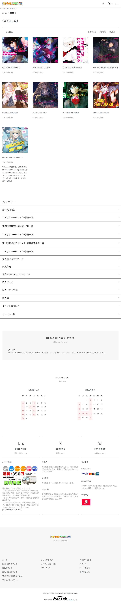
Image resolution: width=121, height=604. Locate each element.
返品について (7, 568)
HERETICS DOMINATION (73, 68)
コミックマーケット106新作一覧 (18, 251)
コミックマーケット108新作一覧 (18, 217)
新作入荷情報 (8, 209)
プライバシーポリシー (10, 580)
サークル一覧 (8, 314)
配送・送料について (9, 563)
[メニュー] (117, 3)
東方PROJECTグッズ (12, 259)
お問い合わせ (85, 572)
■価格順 (103, 32)
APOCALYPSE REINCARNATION (105, 68)
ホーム (4, 13)
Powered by (48, 599)
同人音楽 (6, 266)
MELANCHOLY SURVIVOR (12, 157)
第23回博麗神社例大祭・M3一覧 (17, 225)
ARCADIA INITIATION (71, 112)
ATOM (48, 568)
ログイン (83, 563)
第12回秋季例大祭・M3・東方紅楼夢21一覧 (23, 242)
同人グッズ (7, 282)
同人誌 (5, 297)
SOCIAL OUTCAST (40, 112)
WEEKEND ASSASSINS (11, 68)
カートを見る (85, 568)
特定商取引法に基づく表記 (12, 576)
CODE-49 (13, 13)
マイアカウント (85, 560)
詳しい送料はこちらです (12, 509)
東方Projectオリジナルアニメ (16, 274)
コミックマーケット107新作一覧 (18, 234)
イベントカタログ (10, 305)
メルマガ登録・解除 (48, 563)
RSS (42, 568)
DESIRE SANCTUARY (101, 112)
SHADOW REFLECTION (42, 68)
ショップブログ (47, 560)
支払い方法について (9, 572)
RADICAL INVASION (10, 112)
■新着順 (112, 32)
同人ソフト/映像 (10, 290)
